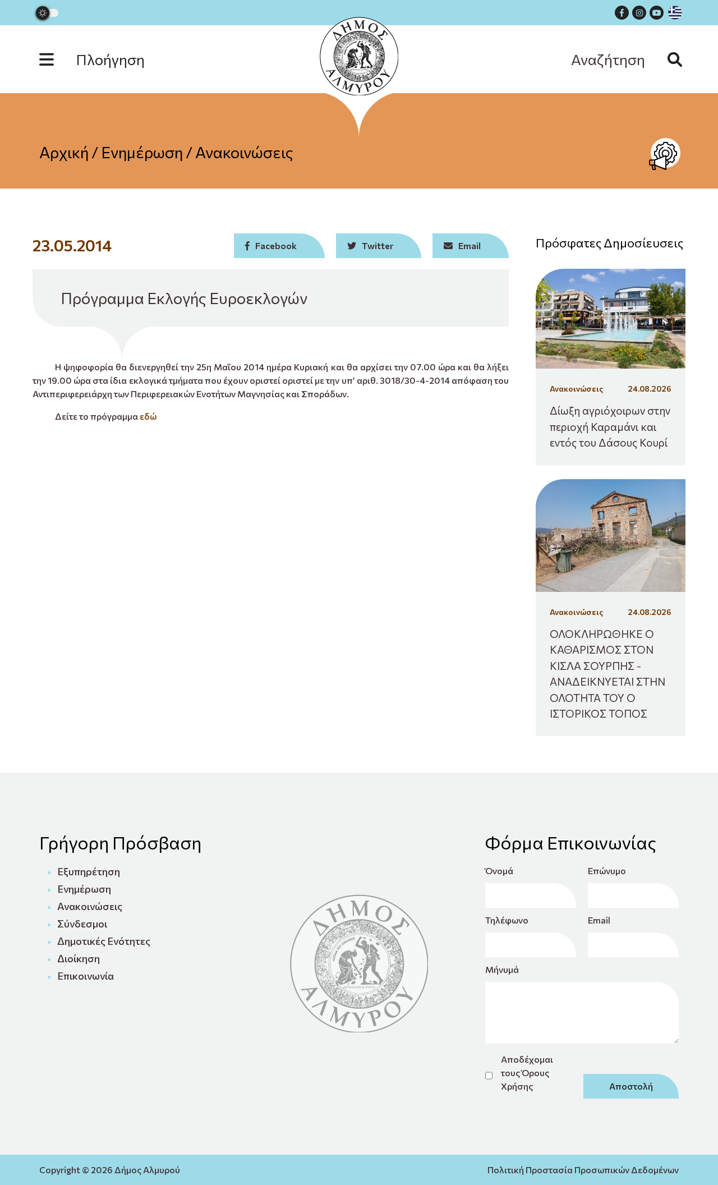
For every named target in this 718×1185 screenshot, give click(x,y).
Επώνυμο (607, 870)
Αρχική (64, 152)
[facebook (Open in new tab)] (622, 13)
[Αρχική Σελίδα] (359, 56)
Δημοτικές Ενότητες (103, 941)
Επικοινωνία (85, 976)
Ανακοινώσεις (244, 152)
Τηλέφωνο (506, 920)
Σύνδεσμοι (82, 923)
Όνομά (499, 870)
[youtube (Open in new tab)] (657, 13)
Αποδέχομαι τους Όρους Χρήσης (527, 1072)
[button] (103, 59)
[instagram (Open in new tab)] (639, 13)
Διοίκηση (78, 958)
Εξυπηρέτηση (88, 871)
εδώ (148, 416)
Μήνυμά (502, 969)
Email (599, 920)
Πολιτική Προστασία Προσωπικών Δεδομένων (583, 1169)
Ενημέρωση (142, 152)
